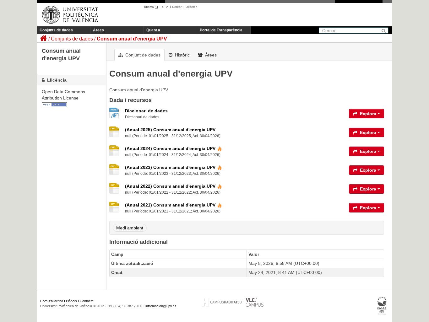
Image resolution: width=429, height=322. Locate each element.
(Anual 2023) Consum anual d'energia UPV (170, 167)
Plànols (71, 301)
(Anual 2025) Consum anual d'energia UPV (170, 129)
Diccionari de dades (146, 110)
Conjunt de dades (142, 54)
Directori (191, 6)
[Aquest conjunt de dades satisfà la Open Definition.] (54, 104)
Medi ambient (129, 227)
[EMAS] (382, 305)
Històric (182, 54)
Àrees (98, 30)
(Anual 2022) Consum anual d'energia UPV (170, 186)
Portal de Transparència (221, 30)
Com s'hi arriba (51, 301)
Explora (368, 113)
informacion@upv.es (160, 306)
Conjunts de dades (56, 30)
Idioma (149, 6)
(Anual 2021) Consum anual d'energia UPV (170, 204)
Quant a (153, 30)
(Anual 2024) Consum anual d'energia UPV (170, 148)
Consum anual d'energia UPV (132, 38)
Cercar (177, 6)
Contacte (87, 301)
